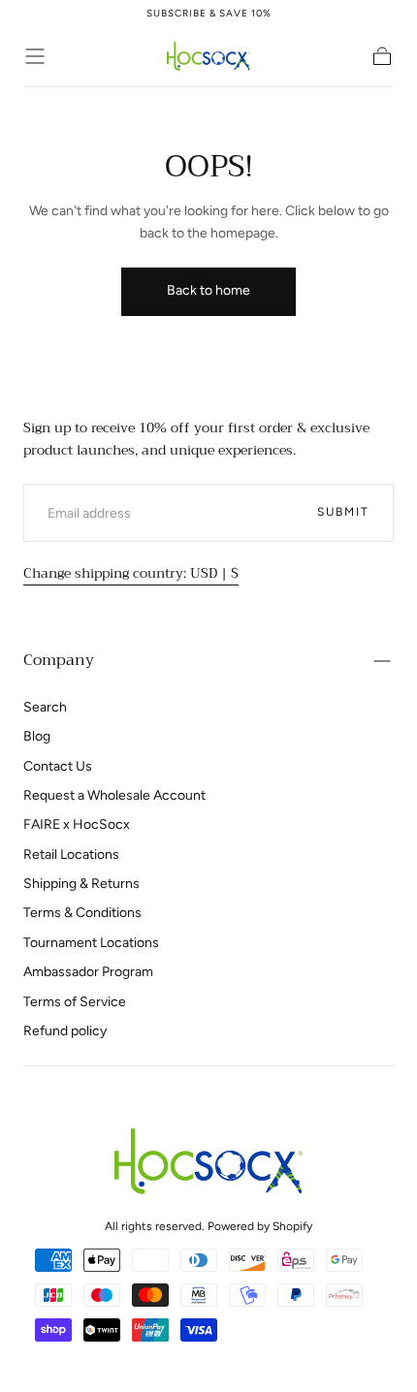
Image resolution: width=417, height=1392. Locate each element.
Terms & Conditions (82, 912)
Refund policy (65, 1031)
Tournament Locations (91, 942)
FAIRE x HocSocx (76, 824)
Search (45, 707)
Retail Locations (71, 854)
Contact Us (57, 766)
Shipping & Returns (81, 883)
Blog (36, 736)
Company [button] (58, 660)
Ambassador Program (88, 972)
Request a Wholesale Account (114, 795)
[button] (35, 56)
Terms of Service (74, 1002)
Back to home (208, 290)
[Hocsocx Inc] (208, 1161)
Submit (343, 512)
